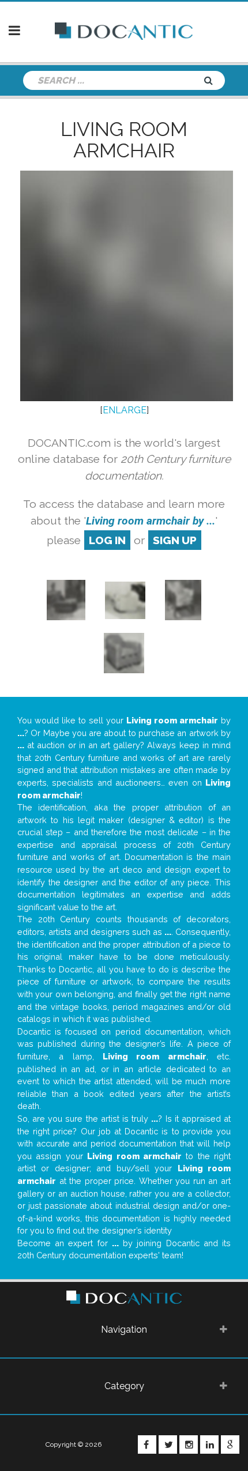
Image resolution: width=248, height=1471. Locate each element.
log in (107, 540)
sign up (175, 540)
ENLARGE (124, 410)
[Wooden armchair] (183, 599)
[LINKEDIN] (209, 1444)
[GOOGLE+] (230, 1444)
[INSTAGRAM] (188, 1444)
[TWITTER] (168, 1444)
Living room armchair (124, 140)
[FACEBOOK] (147, 1444)
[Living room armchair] (66, 599)
